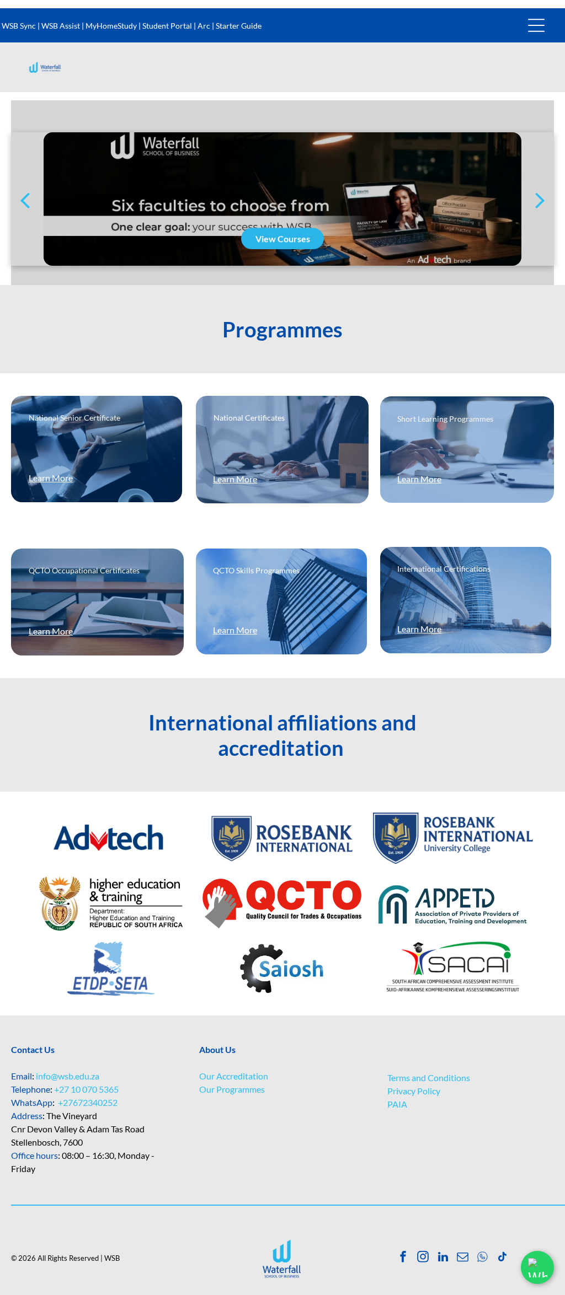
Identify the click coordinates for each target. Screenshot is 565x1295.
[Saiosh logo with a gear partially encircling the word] (282, 969)
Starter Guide (239, 25)
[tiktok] (502, 1258)
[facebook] (403, 1258)
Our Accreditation (233, 1076)
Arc (204, 25)
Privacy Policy (413, 1091)
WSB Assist (60, 25)
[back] (25, 199)
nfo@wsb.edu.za (68, 1076)
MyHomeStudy (111, 25)
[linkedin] (442, 1258)
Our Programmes (232, 1089)
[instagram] (422, 1258)
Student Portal (167, 25)
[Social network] (482, 1258)
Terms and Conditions (428, 1077)
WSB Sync (19, 25)
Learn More (51, 477)
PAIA (397, 1104)
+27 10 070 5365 (86, 1089)
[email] (462, 1258)
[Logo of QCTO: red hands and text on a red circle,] (282, 904)
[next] (540, 199)
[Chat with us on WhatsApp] (537, 1267)
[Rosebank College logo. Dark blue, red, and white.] (282, 839)
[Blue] (111, 839)
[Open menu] (536, 25)
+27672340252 (88, 1102)
